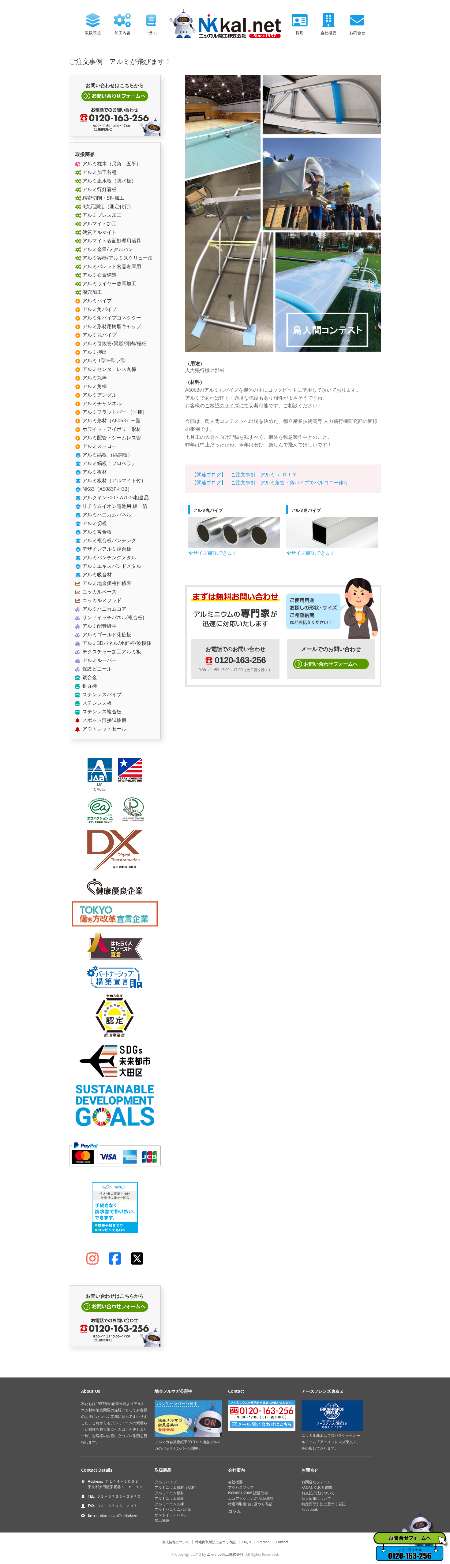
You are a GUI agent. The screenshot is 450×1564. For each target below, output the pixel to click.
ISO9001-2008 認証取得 (248, 1493)
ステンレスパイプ (101, 694)
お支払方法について (318, 1493)
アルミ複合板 (96, 531)
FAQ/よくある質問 (317, 1487)
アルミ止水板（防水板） (108, 180)
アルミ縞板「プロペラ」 (108, 463)
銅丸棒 (89, 685)
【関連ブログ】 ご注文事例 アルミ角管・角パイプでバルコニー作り (270, 482)
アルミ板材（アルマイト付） (113, 480)
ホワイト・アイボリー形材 (111, 429)
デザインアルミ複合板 (106, 548)
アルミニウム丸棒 (169, 1504)
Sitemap (263, 1542)
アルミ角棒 (94, 386)
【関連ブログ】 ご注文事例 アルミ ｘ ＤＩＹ (244, 474)
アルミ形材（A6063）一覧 (111, 420)
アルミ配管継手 (99, 626)
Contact (282, 1542)
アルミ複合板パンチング (108, 540)
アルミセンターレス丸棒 (108, 369)
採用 (300, 32)
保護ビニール (96, 668)
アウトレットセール (103, 728)
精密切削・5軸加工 (102, 197)
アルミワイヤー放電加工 (108, 283)
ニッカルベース (99, 591)
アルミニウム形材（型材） (177, 1487)
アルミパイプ (96, 300)
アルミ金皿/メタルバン (107, 249)
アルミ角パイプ (99, 309)
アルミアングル (99, 394)
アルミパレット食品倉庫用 (111, 266)
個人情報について (316, 1498)
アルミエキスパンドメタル (111, 566)
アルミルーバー (99, 660)
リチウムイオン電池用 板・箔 (114, 506)
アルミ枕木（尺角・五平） (111, 163)
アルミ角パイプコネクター (111, 317)
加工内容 (122, 32)
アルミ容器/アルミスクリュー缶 (117, 257)
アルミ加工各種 (99, 172)
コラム (151, 32)
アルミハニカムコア (103, 608)
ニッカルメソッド (101, 600)
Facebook (310, 1509)
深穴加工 (91, 292)
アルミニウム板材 (169, 1493)
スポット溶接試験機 (103, 720)
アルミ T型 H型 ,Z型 (103, 360)
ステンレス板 (96, 703)
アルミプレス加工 (101, 215)
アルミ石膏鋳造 (99, 275)
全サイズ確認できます (212, 552)
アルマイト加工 (99, 223)
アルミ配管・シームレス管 (111, 437)
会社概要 (328, 32)
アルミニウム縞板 (169, 1498)
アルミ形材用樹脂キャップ (111, 326)
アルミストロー (99, 446)
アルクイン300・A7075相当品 (115, 497)
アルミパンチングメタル (108, 557)
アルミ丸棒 (94, 377)
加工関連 (162, 1520)
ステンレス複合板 (101, 711)
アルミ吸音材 (96, 574)
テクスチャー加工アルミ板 (111, 651)
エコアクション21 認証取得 (251, 1498)
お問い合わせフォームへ (331, 663)
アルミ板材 (94, 471)
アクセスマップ (241, 1487)
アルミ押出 (94, 352)
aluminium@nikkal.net (118, 1515)
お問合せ (357, 32)
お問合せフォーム (316, 1482)
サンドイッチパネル (171, 1515)
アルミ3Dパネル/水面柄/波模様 (116, 643)
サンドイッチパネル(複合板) (112, 617)
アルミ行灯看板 (99, 189)
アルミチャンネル (101, 403)
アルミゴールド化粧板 (106, 634)
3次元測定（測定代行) (106, 206)
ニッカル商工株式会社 (225, 1554)
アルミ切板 (94, 523)
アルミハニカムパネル (106, 514)
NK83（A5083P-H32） (106, 489)
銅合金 (89, 677)
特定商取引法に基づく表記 (250, 1504)
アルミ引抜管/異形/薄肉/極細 (114, 343)
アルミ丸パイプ (99, 334)
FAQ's (246, 1542)
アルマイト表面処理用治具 (111, 240)
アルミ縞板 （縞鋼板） (107, 454)
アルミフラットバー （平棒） (114, 412)
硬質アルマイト (99, 232)
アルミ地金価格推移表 (106, 583)
